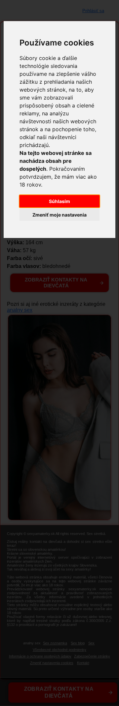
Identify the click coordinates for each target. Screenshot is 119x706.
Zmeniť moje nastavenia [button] (59, 215)
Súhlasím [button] (59, 201)
